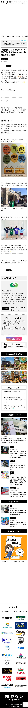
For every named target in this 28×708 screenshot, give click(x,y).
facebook (22, 307)
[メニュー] (26, 3)
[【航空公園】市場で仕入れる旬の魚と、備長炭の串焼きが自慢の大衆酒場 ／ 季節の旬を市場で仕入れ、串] (20, 377)
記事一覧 (5, 308)
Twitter (15, 307)
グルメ (18, 36)
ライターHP (16, 310)
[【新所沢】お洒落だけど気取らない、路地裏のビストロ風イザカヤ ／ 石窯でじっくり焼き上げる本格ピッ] (20, 363)
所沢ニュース (10, 36)
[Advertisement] (14, 20)
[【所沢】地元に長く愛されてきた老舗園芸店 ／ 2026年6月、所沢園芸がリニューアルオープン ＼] (7, 363)
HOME (3, 36)
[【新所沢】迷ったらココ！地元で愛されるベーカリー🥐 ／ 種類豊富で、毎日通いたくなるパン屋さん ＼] (7, 377)
